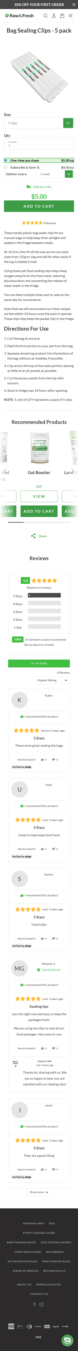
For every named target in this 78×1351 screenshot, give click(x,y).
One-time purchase (42, 160)
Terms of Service (25, 1270)
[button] (39, 223)
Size (7, 114)
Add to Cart (39, 511)
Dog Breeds (55, 1251)
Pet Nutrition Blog (23, 1261)
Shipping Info (33, 1223)
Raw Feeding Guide (21, 1242)
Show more (37, 1192)
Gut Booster (39, 472)
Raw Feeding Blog (56, 1261)
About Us (24, 1284)
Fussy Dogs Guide (28, 1251)
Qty (7, 135)
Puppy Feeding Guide (39, 1232)
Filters (40, 663)
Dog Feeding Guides (56, 1242)
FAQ (52, 1223)
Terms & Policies (48, 1284)
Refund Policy (54, 1270)
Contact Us (39, 1293)
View (39, 496)
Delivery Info (42, 187)
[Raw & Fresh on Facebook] (34, 1304)
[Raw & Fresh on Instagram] (41, 1304)
